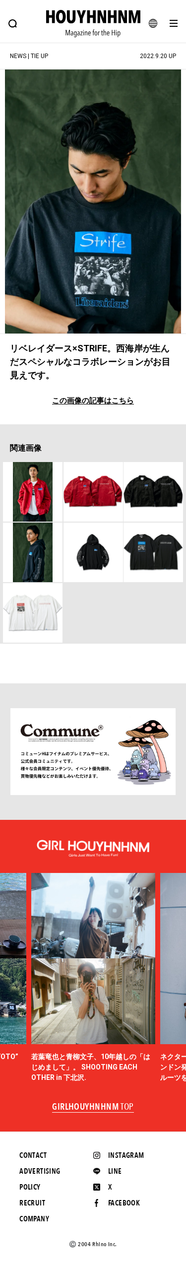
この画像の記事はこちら (93, 400)
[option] (93, 977)
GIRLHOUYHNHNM (93, 1107)
